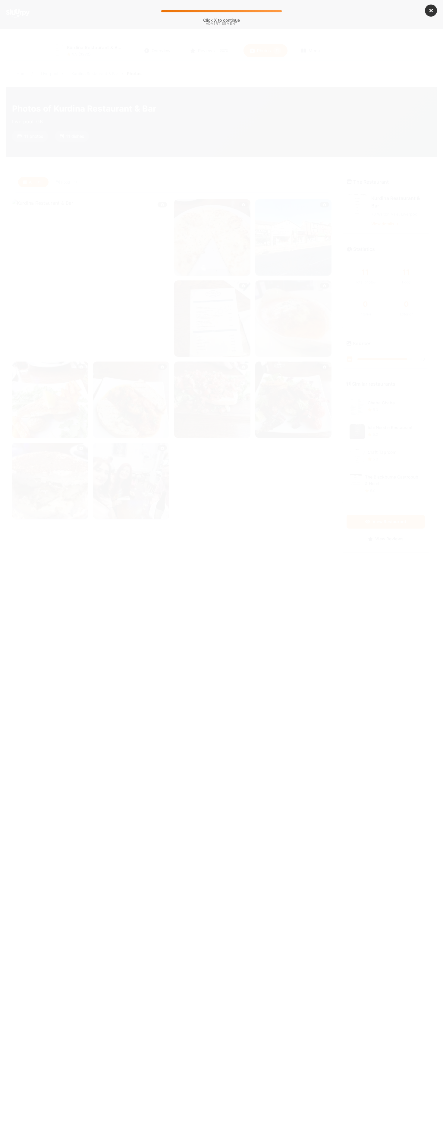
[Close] (431, 11)
